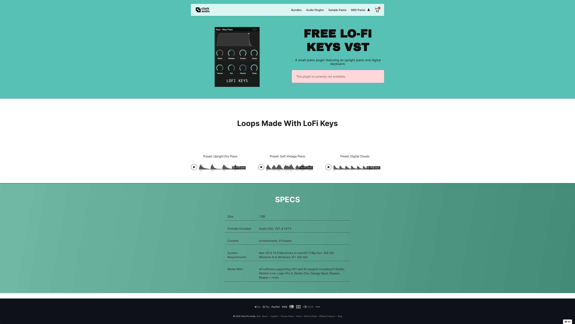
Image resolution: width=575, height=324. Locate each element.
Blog (340, 316)
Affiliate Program (327, 316)
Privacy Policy (287, 316)
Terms (299, 316)
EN (569, 322)
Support (274, 316)
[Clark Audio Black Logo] (202, 10)
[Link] (369, 10)
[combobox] (567, 322)
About (264, 316)
